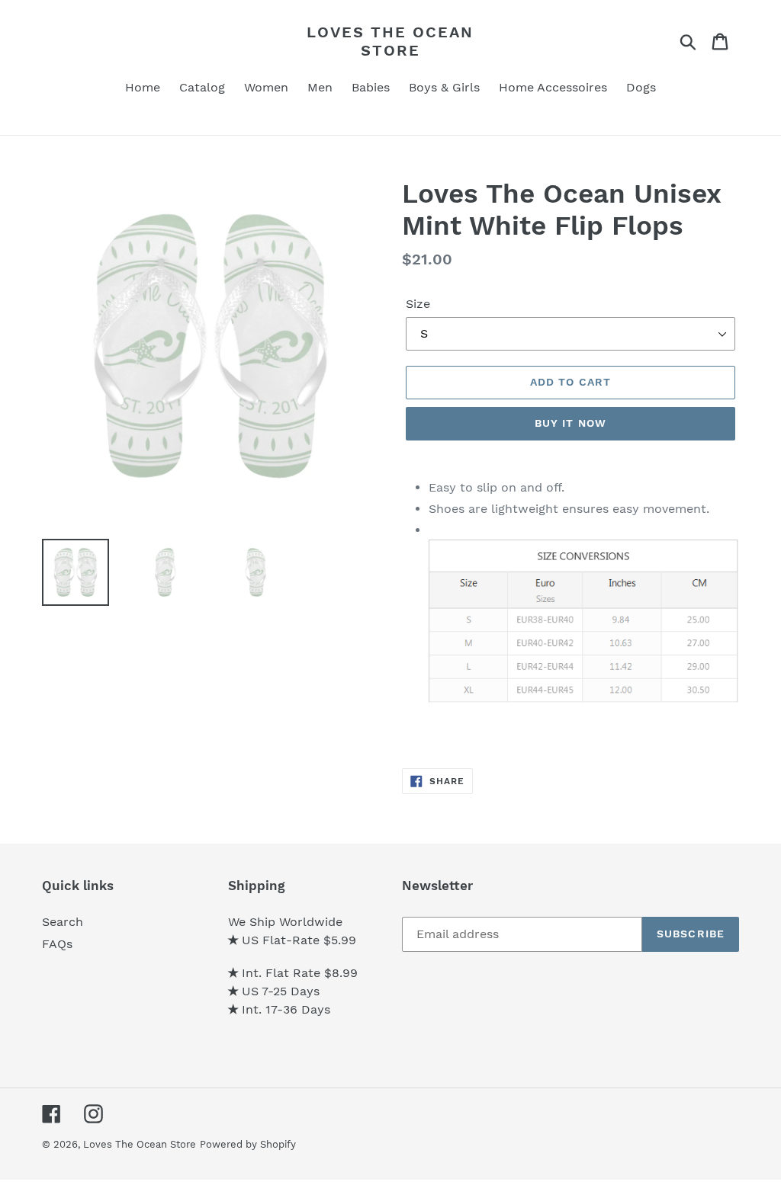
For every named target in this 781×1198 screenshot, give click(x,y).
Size (418, 303)
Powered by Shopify (248, 1144)
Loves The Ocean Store (390, 41)
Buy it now (570, 423)
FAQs (57, 944)
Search (62, 922)
